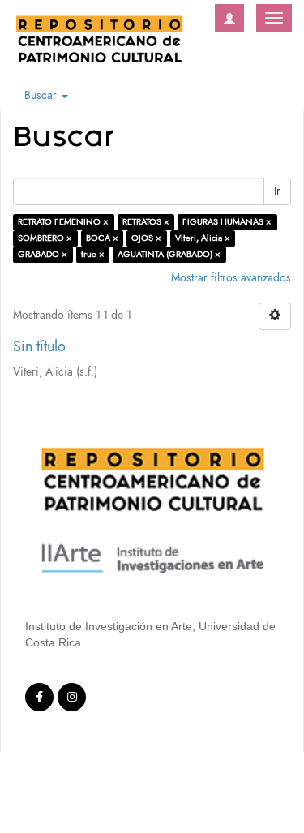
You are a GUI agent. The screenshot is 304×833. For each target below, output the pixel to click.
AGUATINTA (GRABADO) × (169, 254)
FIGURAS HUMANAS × (227, 222)
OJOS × (146, 238)
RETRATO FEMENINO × (63, 222)
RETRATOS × (145, 222)
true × (93, 254)
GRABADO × (42, 254)
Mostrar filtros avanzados (231, 278)
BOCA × (102, 238)
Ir (277, 191)
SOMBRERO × (45, 238)
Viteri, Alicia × (202, 238)
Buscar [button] (42, 95)
